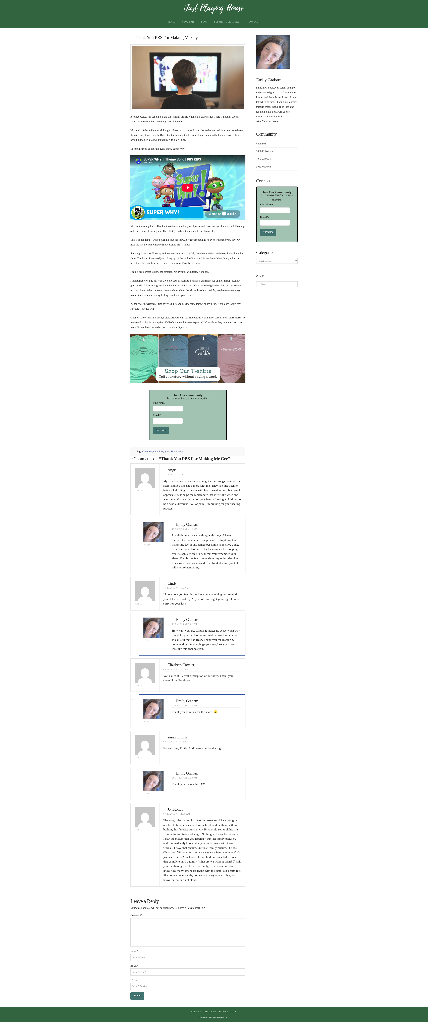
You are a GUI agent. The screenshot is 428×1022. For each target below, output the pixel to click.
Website (134, 980)
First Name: (159, 402)
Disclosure (210, 1012)
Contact (196, 1012)
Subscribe (161, 430)
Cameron (147, 451)
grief (167, 451)
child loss (158, 451)
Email (134, 965)
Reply (139, 490)
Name (134, 951)
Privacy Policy (228, 1012)
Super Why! (177, 451)
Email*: (157, 415)
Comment (136, 915)
